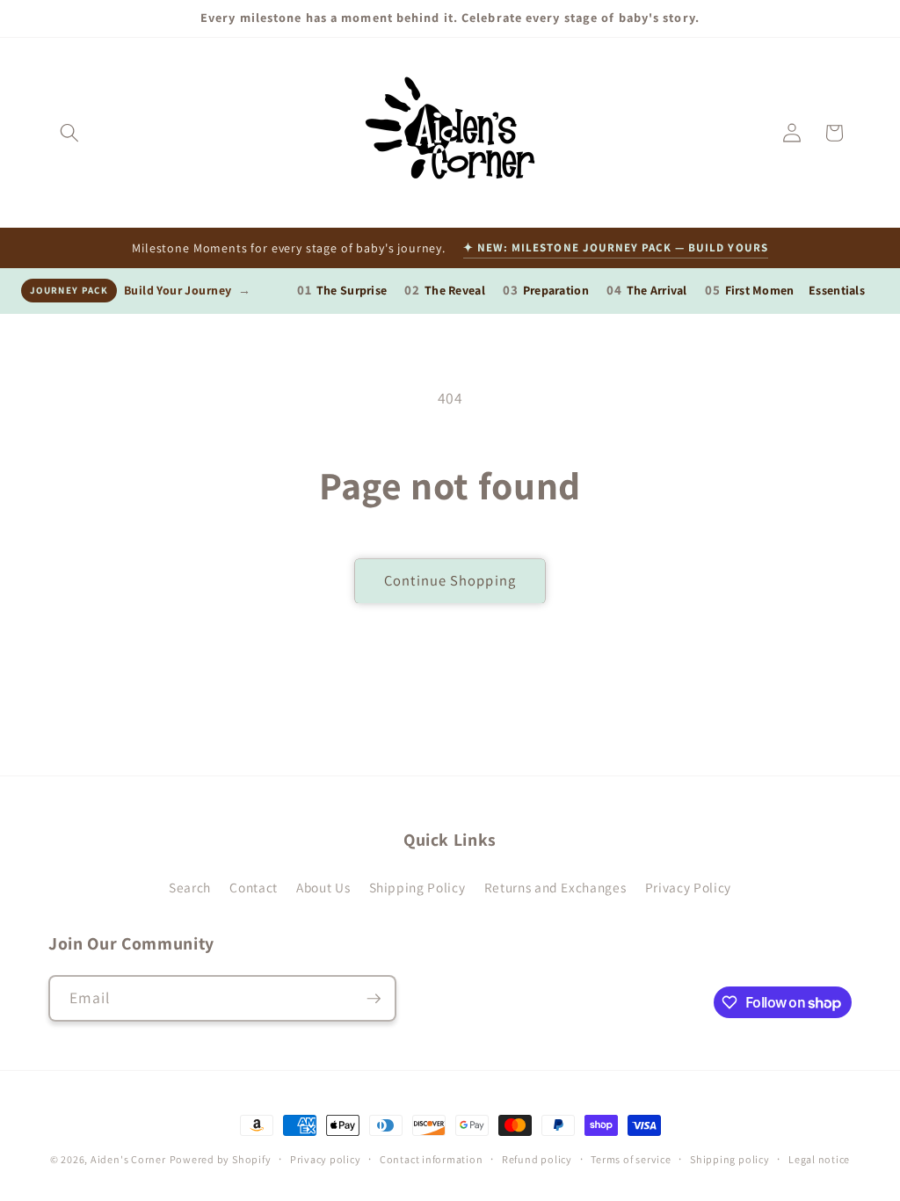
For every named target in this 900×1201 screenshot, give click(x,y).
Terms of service (631, 1159)
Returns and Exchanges (555, 887)
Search (190, 887)
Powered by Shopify (221, 1159)
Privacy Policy (688, 887)
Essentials (837, 290)
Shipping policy (730, 1159)
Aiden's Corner (128, 1159)
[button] (69, 133)
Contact (253, 887)
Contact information (431, 1159)
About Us (323, 887)
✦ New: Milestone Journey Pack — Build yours (615, 247)
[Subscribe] (373, 999)
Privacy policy (325, 1159)
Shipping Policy (417, 887)
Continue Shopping (450, 580)
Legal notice (819, 1159)
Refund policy (537, 1159)
